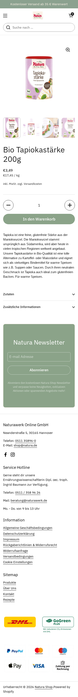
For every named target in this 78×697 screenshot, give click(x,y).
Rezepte (9, 600)
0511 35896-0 (25, 441)
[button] (71, 15)
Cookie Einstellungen (18, 562)
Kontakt (8, 594)
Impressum (11, 539)
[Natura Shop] (38, 15)
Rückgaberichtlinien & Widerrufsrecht (30, 545)
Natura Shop (44, 687)
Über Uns (9, 588)
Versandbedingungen (18, 556)
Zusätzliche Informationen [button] (22, 307)
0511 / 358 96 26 (27, 492)
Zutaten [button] (8, 294)
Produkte (9, 582)
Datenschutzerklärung (19, 534)
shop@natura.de (25, 445)
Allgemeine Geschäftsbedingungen (27, 528)
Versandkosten (33, 184)
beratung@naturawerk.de (29, 500)
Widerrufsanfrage (15, 551)
